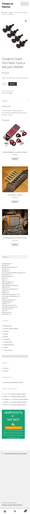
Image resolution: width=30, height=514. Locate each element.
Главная (5, 12)
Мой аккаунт (7, 339)
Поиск (15, 511)
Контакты (6, 331)
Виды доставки (8, 325)
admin (5, 396)
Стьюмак (11, 12)
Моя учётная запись (5, 511)
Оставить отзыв (8, 342)
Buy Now (12, 84)
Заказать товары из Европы (11, 328)
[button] (25, 21)
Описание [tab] (4, 101)
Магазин (6, 336)
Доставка (6, 368)
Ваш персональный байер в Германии (13, 382)
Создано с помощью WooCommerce (12, 505)
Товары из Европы (7, 5)
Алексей (6, 402)
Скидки (5, 347)
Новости (6, 371)
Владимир (6, 399)
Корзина (6, 334)
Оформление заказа (9, 344)
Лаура (5, 404)
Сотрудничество (8, 350)
